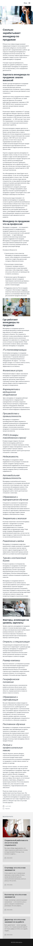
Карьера (7, 808)
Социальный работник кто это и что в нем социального (16, 842)
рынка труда (11, 198)
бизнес (6, 560)
